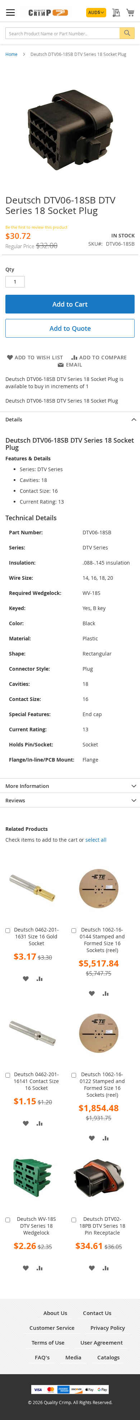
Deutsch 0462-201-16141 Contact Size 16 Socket (36, 1081)
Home (12, 54)
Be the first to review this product (36, 227)
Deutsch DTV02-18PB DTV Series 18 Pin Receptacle (102, 1225)
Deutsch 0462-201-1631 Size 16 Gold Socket (36, 936)
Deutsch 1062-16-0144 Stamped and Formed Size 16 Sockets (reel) (102, 940)
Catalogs (108, 1357)
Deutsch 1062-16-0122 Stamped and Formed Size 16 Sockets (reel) (102, 1084)
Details (13, 419)
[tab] (70, 419)
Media (73, 1357)
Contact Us (97, 1313)
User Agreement (101, 1342)
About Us (55, 1313)
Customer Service (52, 1328)
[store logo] (45, 12)
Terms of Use (48, 1342)
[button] (96, 12)
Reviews (15, 800)
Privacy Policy (107, 1328)
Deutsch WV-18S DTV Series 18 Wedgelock (36, 1225)
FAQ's (42, 1357)
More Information (27, 786)
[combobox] (70, 33)
